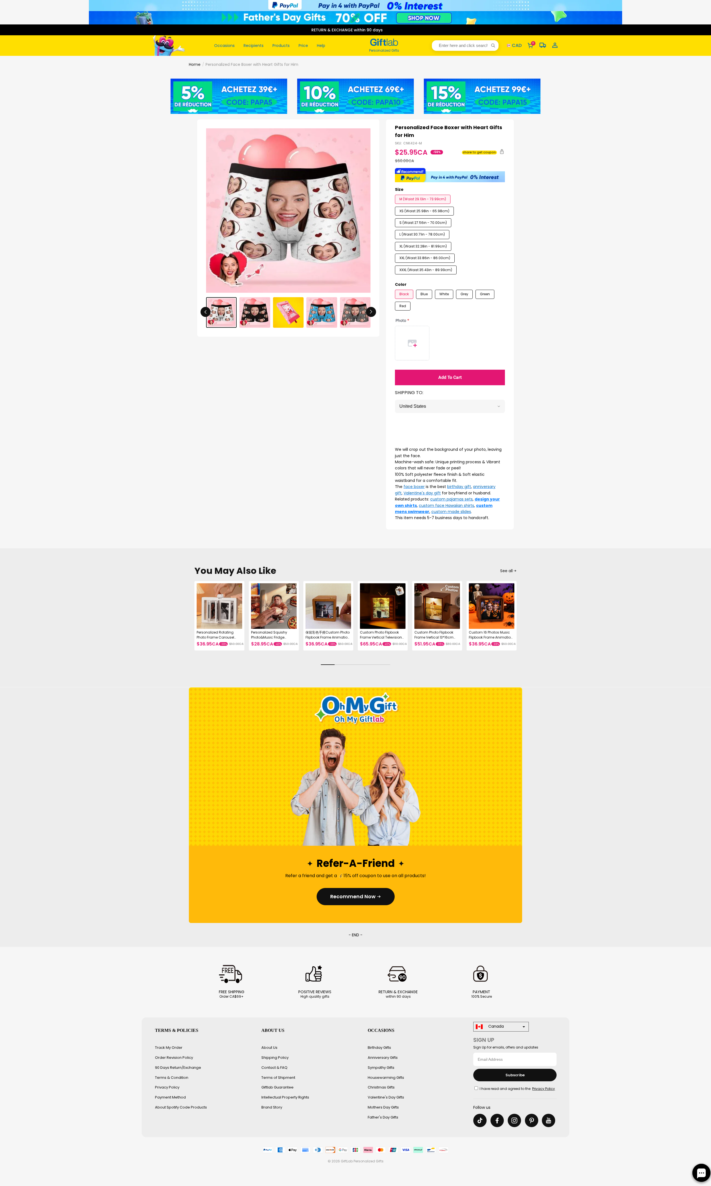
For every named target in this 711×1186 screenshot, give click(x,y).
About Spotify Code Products (181, 1107)
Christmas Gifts (381, 1087)
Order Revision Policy (174, 1057)
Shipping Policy (275, 1057)
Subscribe (515, 1075)
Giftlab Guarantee (277, 1087)
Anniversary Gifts (383, 1057)
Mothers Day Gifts (383, 1107)
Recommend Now (352, 896)
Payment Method (170, 1097)
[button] (465, 45)
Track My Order (168, 1047)
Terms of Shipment (278, 1077)
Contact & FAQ (274, 1067)
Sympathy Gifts (381, 1067)
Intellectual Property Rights (285, 1097)
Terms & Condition (171, 1077)
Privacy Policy (167, 1087)
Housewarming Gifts (386, 1077)
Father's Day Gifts (383, 1117)
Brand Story (271, 1107)
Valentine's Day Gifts (386, 1097)
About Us (269, 1047)
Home (195, 64)
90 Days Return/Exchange (178, 1067)
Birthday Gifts (379, 1047)
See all (506, 571)
